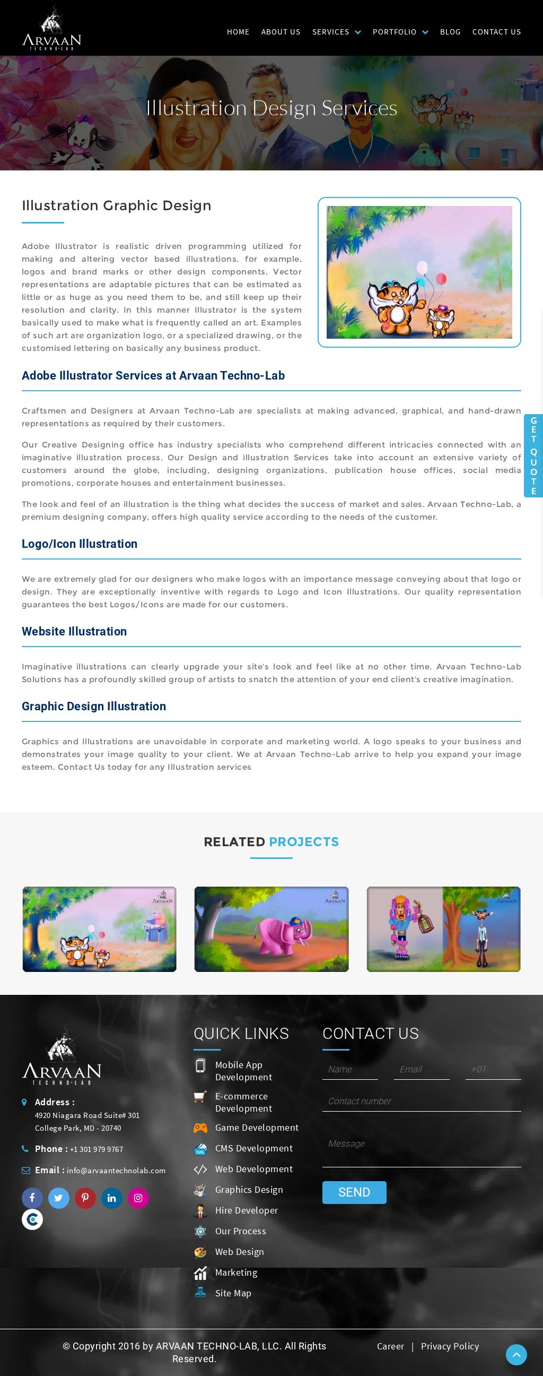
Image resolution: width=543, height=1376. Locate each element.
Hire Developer (246, 1210)
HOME (238, 32)
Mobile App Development (244, 1071)
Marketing (236, 1272)
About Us (281, 32)
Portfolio (395, 32)
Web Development (254, 1169)
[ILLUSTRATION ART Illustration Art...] (100, 929)
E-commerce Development (244, 1102)
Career (391, 1346)
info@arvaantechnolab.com (116, 1170)
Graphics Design (249, 1189)
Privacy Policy (450, 1346)
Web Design (240, 1251)
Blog (450, 32)
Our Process (241, 1231)
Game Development (257, 1127)
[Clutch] (32, 1219)
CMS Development (254, 1148)
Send (354, 1192)
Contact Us (496, 32)
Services (330, 32)
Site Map (233, 1293)
